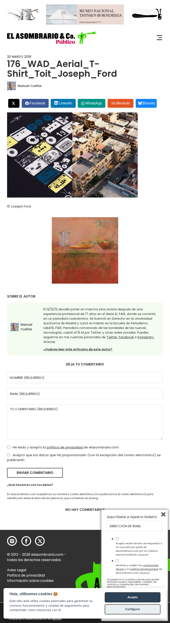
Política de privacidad (26, 575)
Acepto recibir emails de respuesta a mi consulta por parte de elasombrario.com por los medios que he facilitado (139, 549)
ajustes (56, 619)
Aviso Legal (16, 570)
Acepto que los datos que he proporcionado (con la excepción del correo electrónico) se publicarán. (84, 457)
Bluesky (149, 103)
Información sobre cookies (30, 580)
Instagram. (146, 337)
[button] (51, 38)
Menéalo (123, 103)
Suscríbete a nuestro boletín (132, 517)
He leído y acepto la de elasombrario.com (65, 447)
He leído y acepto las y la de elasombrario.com (139, 569)
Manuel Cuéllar (30, 86)
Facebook (126, 337)
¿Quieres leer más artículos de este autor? (77, 349)
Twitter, (112, 337)
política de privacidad (65, 447)
